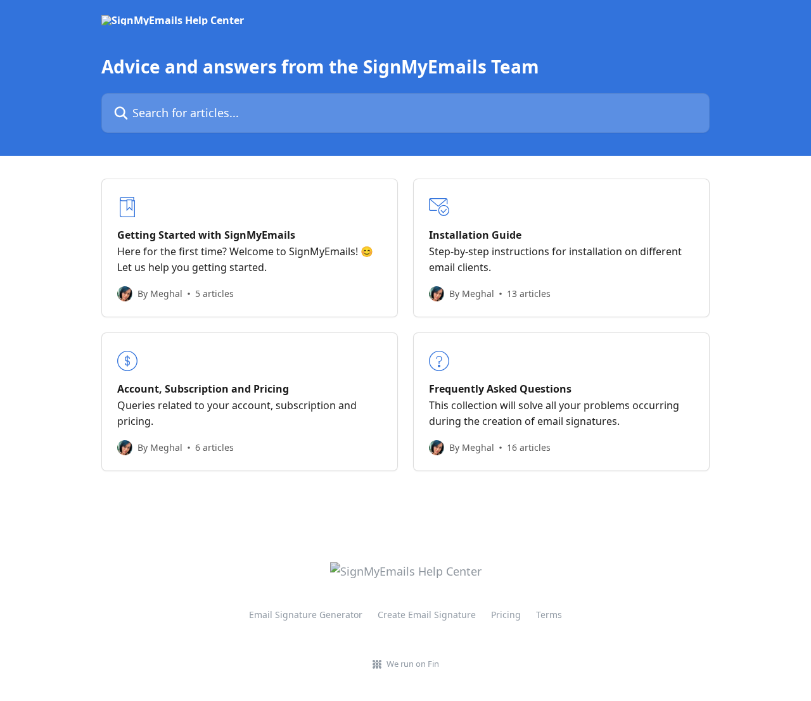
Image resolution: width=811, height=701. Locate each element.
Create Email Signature (427, 615)
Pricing (506, 615)
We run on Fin (412, 663)
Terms (549, 615)
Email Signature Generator (305, 615)
